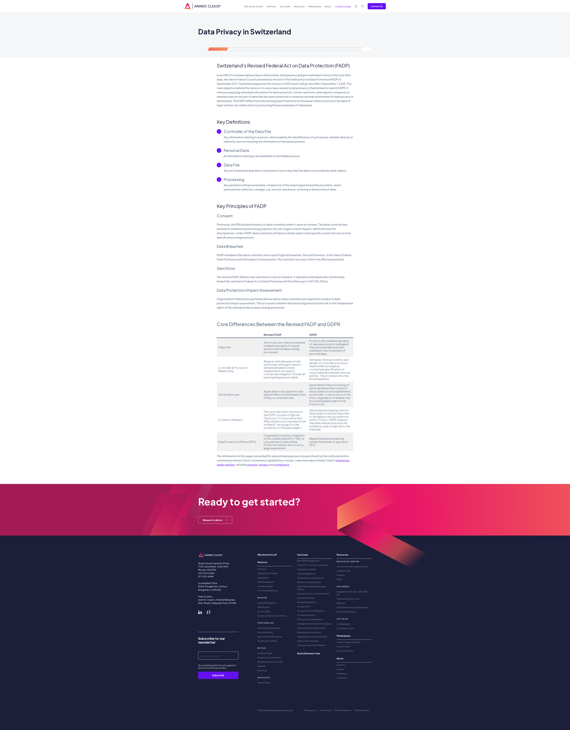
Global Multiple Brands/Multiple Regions (311, 588)
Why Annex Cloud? (253, 6)
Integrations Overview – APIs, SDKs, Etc (353, 593)
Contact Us (377, 6)
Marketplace (314, 6)
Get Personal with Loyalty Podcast (352, 566)
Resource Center (348, 561)
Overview (262, 569)
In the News (342, 673)
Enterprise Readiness (346, 612)
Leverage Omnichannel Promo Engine (314, 624)
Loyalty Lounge (343, 571)
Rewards (262, 666)
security (253, 464)
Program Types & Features (269, 657)
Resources (299, 6)
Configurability (343, 624)
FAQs (339, 579)
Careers (340, 669)
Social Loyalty (264, 611)
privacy (264, 464)
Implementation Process (348, 599)
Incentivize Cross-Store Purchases (313, 594)
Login (356, 6)
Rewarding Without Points (309, 632)
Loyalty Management (267, 603)
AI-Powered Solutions (268, 590)
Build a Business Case (308, 653)
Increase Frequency (306, 615)
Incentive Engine (265, 653)
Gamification (264, 607)
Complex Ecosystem (306, 569)
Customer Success (345, 628)
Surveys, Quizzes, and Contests (272, 616)
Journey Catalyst (265, 586)
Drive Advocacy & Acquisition (310, 578)
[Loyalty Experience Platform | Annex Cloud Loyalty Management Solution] (202, 6)
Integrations (263, 578)
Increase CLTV (303, 606)
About (328, 6)
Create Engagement (306, 574)
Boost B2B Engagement (308, 561)
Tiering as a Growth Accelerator (311, 645)
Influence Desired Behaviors (310, 619)
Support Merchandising (308, 641)
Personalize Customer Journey (311, 628)
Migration (341, 603)
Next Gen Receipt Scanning (270, 662)
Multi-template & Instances (270, 637)
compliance (281, 464)
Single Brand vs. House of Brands (312, 637)
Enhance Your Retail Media (309, 582)
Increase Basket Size (306, 602)
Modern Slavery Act (343, 710)
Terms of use (325, 710)
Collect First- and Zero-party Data (312, 565)
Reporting (262, 670)
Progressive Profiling (267, 641)
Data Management (266, 582)
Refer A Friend (264, 683)
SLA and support (362, 710)
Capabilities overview (267, 573)
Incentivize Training (306, 598)
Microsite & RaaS (265, 632)
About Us (341, 665)
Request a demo (212, 520)
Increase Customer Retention (310, 611)
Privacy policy (310, 710)
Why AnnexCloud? (267, 554)
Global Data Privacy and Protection (353, 607)
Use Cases (285, 6)
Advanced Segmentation (269, 628)
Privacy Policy (219, 668)
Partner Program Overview (348, 642)
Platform (271, 6)
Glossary (341, 575)
